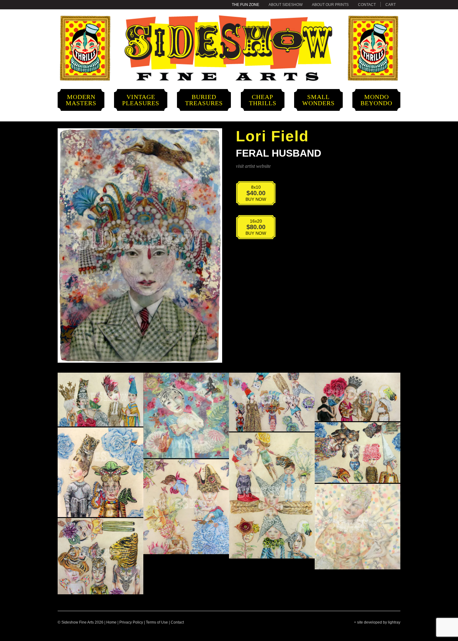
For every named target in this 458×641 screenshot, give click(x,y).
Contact (367, 4)
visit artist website (253, 166)
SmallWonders (318, 99)
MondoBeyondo (376, 99)
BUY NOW (251, 194)
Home (111, 622)
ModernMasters (81, 99)
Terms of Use (157, 622)
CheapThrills (262, 99)
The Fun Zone (245, 4)
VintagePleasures (140, 99)
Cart (390, 4)
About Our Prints (330, 4)
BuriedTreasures (204, 99)
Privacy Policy (131, 622)
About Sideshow (286, 4)
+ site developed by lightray (377, 622)
